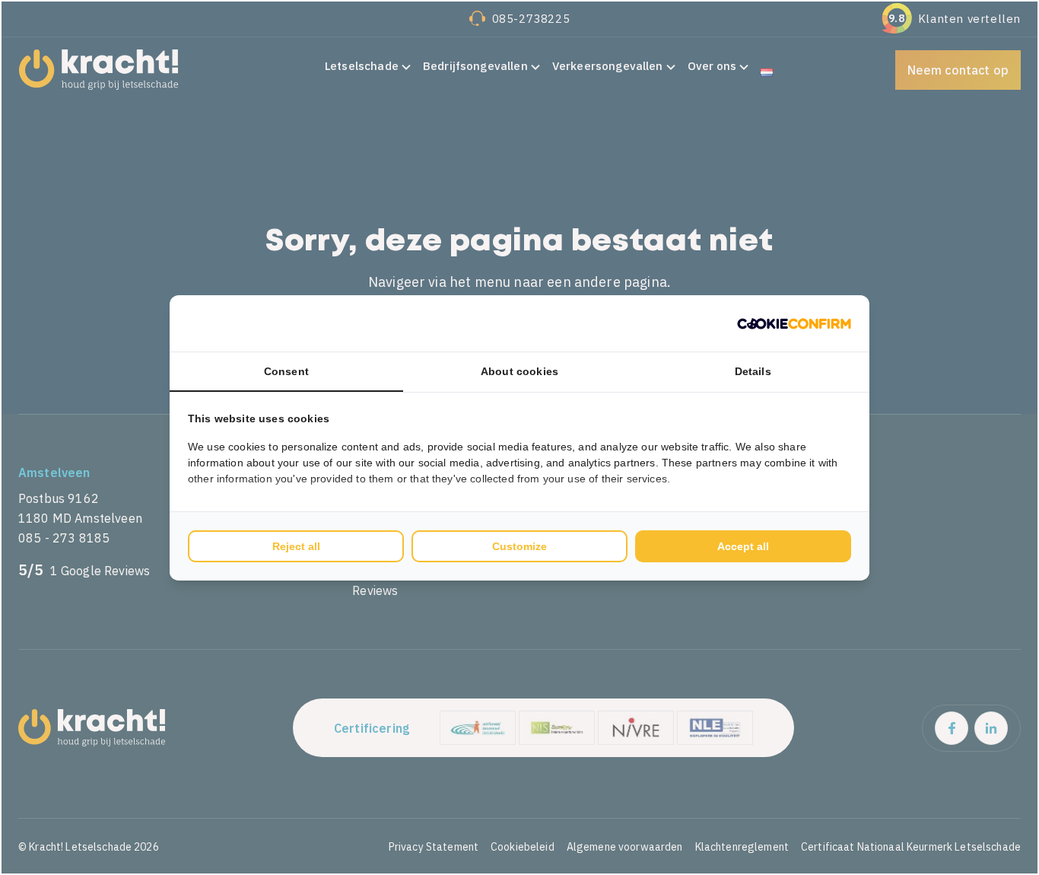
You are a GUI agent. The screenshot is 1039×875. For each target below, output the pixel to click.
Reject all (296, 546)
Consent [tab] (286, 371)
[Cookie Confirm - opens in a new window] (794, 323)
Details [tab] (753, 371)
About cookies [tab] (519, 371)
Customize (519, 546)
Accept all (743, 546)
